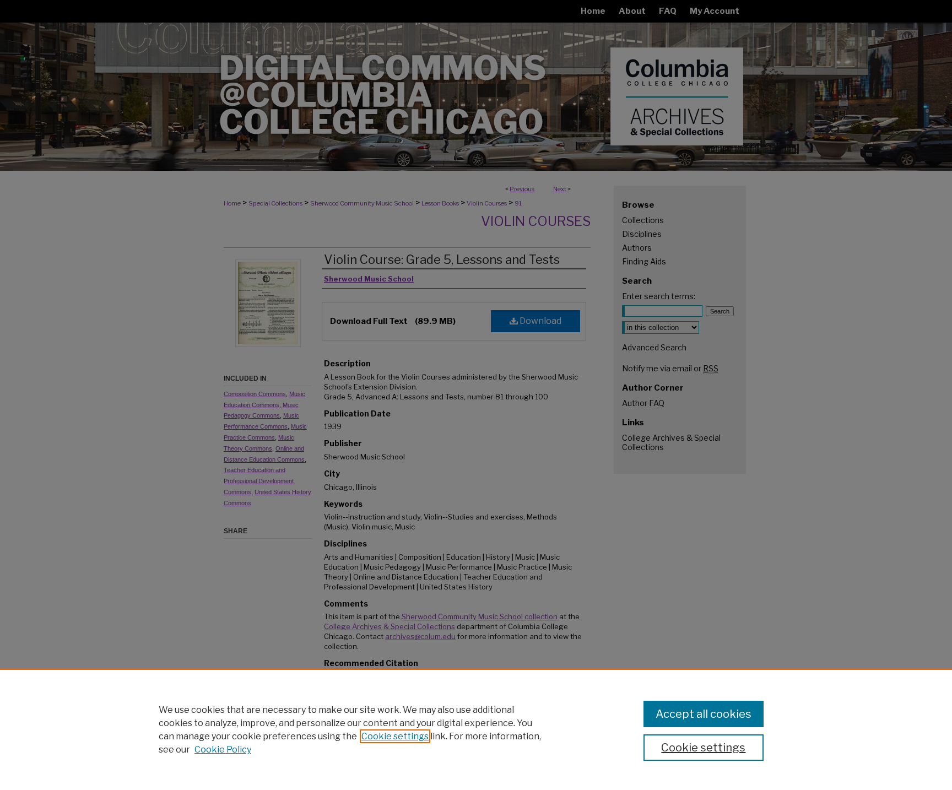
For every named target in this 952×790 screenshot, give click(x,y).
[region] (476, 729)
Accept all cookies (703, 714)
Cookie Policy (222, 749)
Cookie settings (395, 736)
